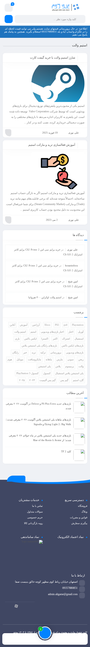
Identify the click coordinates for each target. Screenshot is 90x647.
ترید (34, 352)
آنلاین (12, 324)
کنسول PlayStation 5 (27, 373)
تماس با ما (37, 505)
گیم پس (64, 380)
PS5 (57, 324)
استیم (33, 331)
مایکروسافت (34, 359)
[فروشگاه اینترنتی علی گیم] (65, 8)
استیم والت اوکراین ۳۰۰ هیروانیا (44, 297)
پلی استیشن (44, 366)
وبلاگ (84, 511)
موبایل (20, 359)
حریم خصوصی (35, 517)
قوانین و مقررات (78, 517)
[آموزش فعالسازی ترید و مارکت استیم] (45, 170)
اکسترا (44, 338)
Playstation (78, 324)
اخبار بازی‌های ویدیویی (52, 331)
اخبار (71, 331)
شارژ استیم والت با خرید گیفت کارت (52, 57)
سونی (70, 359)
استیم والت (20, 331)
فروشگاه (82, 505)
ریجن (81, 359)
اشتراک (66, 338)
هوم (10, 359)
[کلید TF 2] (79, 455)
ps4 (65, 324)
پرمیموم (69, 366)
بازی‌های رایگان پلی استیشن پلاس (39, 345)
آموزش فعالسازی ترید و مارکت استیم (51, 144)
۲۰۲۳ (32, 380)
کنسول (47, 373)
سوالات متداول (35, 511)
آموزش (23, 324)
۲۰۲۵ (22, 380)
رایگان (15, 352)
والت (81, 366)
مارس (60, 359)
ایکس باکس (30, 338)
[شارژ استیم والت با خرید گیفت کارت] (45, 83)
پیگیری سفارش (79, 523)
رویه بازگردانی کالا (33, 523)
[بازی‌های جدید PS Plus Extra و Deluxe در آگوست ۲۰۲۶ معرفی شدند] (79, 407)
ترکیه (43, 352)
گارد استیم (78, 380)
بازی (17, 338)
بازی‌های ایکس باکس (73, 345)
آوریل (81, 331)
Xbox (47, 324)
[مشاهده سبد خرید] (8, 8)
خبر (25, 352)
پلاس (58, 366)
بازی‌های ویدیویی (75, 352)
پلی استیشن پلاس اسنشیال (69, 373)
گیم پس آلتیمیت (47, 380)
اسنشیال (79, 338)
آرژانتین (36, 324)
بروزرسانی (55, 352)
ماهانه (49, 359)
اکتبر (55, 338)
